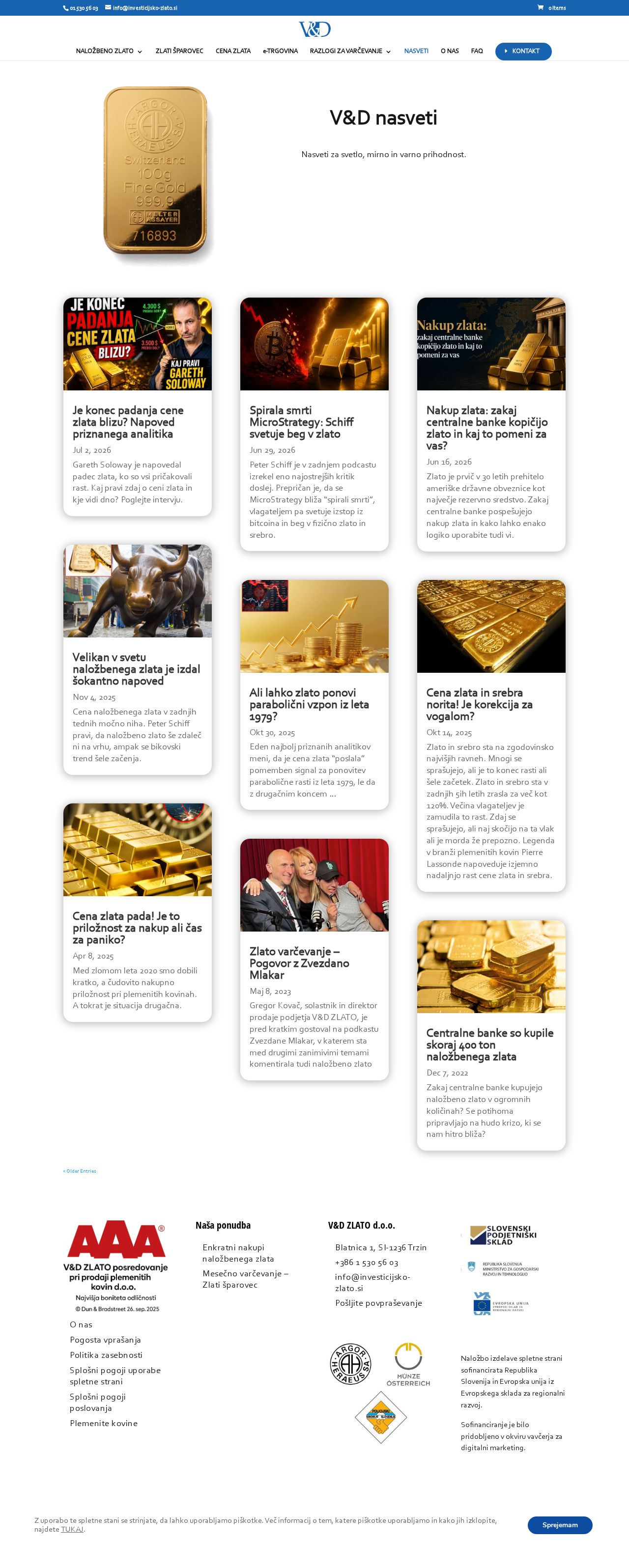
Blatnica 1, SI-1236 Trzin (381, 1248)
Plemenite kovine (104, 1424)
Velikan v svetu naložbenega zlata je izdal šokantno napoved (136, 670)
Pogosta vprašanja (106, 1340)
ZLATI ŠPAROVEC (179, 51)
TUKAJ (72, 1530)
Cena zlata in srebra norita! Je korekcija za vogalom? (480, 705)
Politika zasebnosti (106, 1355)
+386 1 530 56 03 (366, 1263)
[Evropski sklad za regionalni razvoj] (503, 1316)
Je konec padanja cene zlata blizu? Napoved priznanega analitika (128, 422)
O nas (81, 1325)
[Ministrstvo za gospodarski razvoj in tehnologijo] (503, 1282)
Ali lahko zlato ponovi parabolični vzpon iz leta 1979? (310, 705)
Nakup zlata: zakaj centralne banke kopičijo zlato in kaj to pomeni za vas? (487, 428)
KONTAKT (526, 51)
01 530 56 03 (84, 8)
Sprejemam (560, 1525)
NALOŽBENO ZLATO (105, 51)
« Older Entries (79, 1171)
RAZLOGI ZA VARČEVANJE (346, 51)
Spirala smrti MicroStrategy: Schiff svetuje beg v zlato (302, 422)
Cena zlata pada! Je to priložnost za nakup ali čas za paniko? (137, 928)
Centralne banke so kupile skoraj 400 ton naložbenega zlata (490, 1045)
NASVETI (416, 51)
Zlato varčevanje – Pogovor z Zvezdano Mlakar (299, 964)
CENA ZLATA (233, 51)
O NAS (450, 51)
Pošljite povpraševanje (378, 1303)
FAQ (477, 51)
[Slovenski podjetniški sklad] (503, 1247)
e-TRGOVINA (280, 51)
